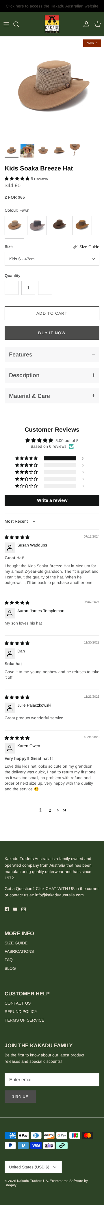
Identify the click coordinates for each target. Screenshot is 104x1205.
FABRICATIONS (19, 951)
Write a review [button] (52, 500)
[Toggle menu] (6, 24)
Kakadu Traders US (32, 1181)
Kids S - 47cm (22, 259)
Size (9, 246)
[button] (18, 178)
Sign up (20, 1096)
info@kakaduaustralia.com (59, 895)
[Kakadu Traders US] (52, 24)
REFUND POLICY (21, 1011)
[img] (17, 537)
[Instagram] (23, 909)
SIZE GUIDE (16, 943)
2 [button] (50, 810)
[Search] (19, 24)
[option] (52, 88)
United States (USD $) (29, 1167)
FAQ (9, 959)
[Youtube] (15, 909)
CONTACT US (18, 1003)
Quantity (13, 275)
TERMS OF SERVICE (24, 1020)
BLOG (10, 968)
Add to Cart (51, 313)
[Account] (85, 24)
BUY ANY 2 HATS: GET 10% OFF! (52, 8)
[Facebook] (7, 909)
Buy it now (52, 333)
